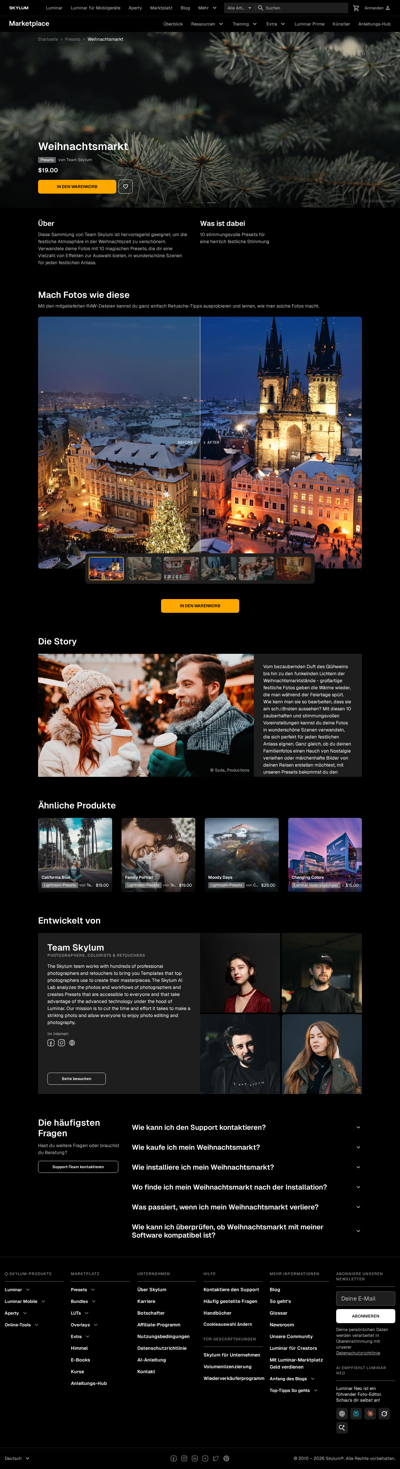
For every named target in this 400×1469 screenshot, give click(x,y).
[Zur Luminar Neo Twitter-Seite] (216, 1458)
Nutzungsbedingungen (163, 1336)
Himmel (79, 1348)
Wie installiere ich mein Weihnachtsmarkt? (247, 1167)
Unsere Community (291, 1336)
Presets (73, 39)
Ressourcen (208, 24)
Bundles (84, 1301)
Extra (276, 24)
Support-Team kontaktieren (78, 1166)
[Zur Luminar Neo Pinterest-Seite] (226, 1458)
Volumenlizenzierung (228, 1367)
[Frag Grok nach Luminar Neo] (384, 1413)
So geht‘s (280, 1301)
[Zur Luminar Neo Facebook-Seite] (174, 1458)
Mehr (208, 8)
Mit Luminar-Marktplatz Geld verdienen (296, 1363)
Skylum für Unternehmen (232, 1355)
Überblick (173, 24)
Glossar (279, 1313)
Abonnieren (365, 1316)
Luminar (54, 8)
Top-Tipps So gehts (294, 1390)
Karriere (146, 1301)
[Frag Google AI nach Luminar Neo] (342, 1428)
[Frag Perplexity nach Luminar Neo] (356, 1413)
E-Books (80, 1360)
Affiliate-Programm (158, 1325)
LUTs (80, 1313)
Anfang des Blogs (293, 1378)
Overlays (85, 1324)
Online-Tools (22, 1324)
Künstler (341, 24)
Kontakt (146, 1372)
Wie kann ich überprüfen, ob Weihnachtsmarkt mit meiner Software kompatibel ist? (247, 1231)
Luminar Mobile (26, 1301)
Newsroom (282, 1325)
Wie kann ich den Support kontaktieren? (247, 1127)
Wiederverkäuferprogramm (233, 1378)
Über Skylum (151, 1290)
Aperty (135, 8)
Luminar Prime (309, 24)
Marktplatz (161, 8)
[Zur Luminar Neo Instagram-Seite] (184, 1458)
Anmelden (378, 8)
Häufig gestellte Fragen (230, 1301)
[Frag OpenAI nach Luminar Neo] (342, 1413)
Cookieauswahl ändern (228, 1324)
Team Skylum (79, 159)
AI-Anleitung (151, 1360)
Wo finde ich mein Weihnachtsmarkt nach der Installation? (247, 1187)
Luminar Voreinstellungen (316, 885)
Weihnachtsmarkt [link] (105, 39)
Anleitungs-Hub (374, 24)
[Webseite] (72, 1042)
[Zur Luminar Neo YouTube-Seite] (205, 1458)
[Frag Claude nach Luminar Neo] (370, 1413)
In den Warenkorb (77, 186)
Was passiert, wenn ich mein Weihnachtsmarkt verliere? (247, 1207)
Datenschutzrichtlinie (162, 1348)
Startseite (48, 39)
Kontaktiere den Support (231, 1290)
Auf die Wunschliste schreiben (75, 847)
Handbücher (218, 1313)
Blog (185, 8)
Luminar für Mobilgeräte (95, 8)
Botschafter (151, 1313)
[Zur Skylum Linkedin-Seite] (195, 1458)
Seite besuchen (76, 1078)
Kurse (77, 1372)
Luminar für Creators (293, 1348)
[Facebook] (50, 1042)
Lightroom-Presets (60, 885)
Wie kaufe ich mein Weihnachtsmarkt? (247, 1147)
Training (245, 24)
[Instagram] (61, 1042)
